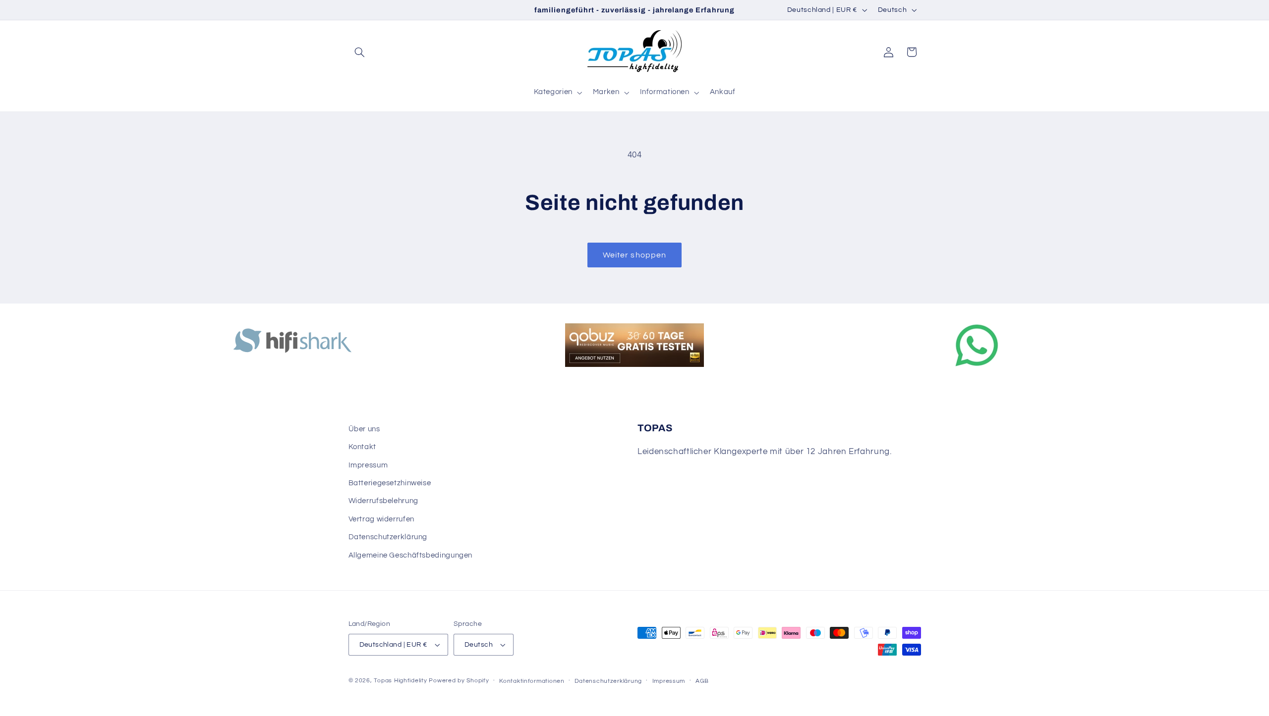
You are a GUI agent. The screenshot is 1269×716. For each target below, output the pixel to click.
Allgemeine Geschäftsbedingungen (410, 555)
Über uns (364, 429)
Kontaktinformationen (532, 681)
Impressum (368, 465)
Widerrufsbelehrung (383, 501)
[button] (359, 52)
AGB (702, 681)
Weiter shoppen (634, 255)
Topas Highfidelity (400, 680)
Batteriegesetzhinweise (389, 483)
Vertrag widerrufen (381, 519)
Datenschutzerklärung (388, 537)
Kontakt (362, 447)
